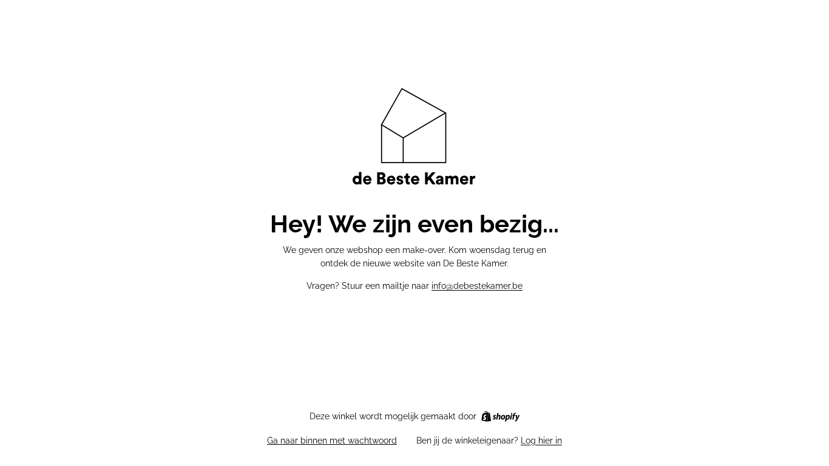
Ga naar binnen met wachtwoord (332, 440)
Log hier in (541, 440)
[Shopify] (500, 416)
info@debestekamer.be (477, 286)
